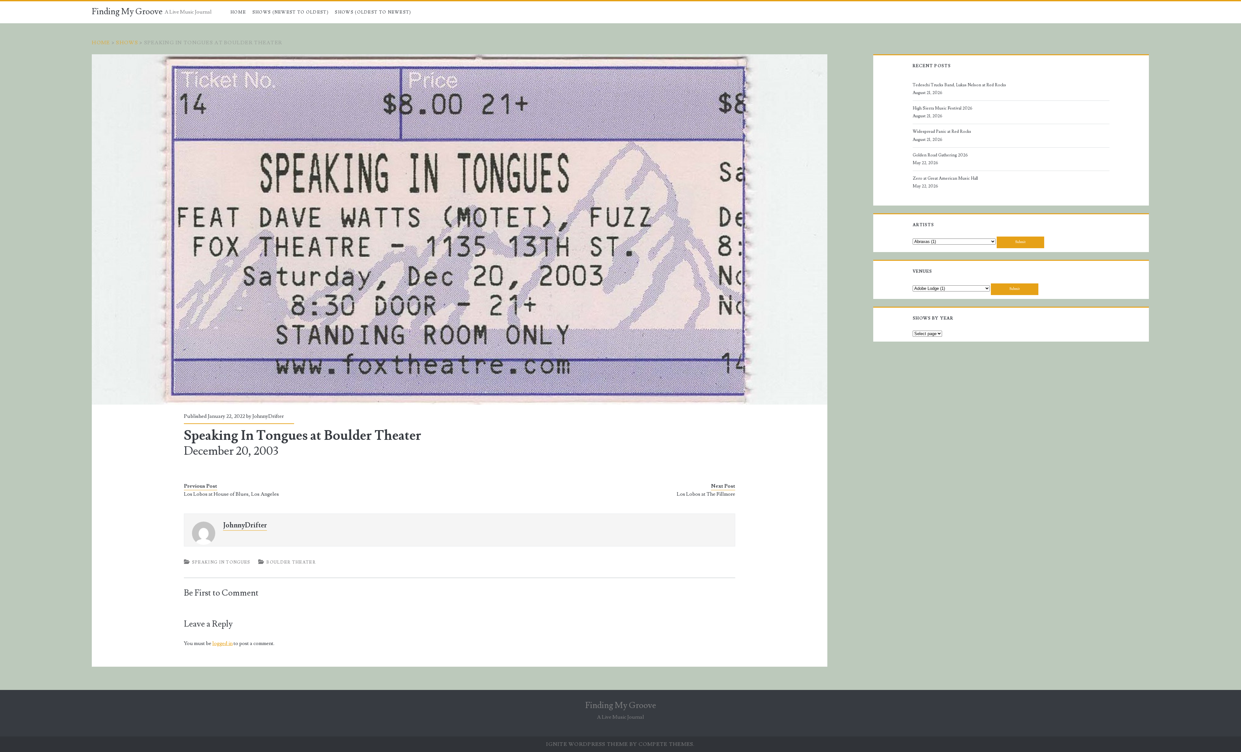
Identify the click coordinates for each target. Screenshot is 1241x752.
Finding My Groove (127, 11)
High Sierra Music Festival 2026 (942, 108)
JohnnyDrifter (268, 416)
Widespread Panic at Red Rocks (942, 131)
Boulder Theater (291, 562)
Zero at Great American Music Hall (945, 178)
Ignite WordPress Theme (587, 744)
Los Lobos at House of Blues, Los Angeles (231, 494)
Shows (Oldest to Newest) (373, 12)
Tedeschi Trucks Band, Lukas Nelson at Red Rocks (959, 85)
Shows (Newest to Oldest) (290, 12)
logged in (222, 643)
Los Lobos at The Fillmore (706, 494)
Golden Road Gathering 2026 (940, 155)
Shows (127, 42)
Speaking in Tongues (221, 562)
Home (238, 12)
